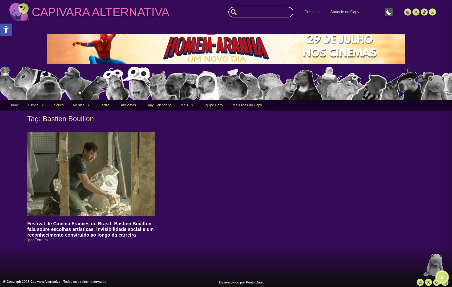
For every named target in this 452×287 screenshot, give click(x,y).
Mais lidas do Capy (247, 105)
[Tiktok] (424, 12)
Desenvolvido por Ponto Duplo (241, 282)
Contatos (311, 12)
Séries (59, 105)
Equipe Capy (213, 105)
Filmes (33, 105)
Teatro (104, 105)
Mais (184, 105)
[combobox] (260, 12)
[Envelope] (432, 12)
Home (14, 105)
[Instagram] (407, 12)
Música (79, 105)
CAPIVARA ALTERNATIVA (100, 12)
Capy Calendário (158, 105)
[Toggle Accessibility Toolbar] (442, 277)
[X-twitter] (416, 12)
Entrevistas (127, 105)
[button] (6, 30)
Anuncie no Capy (344, 12)
